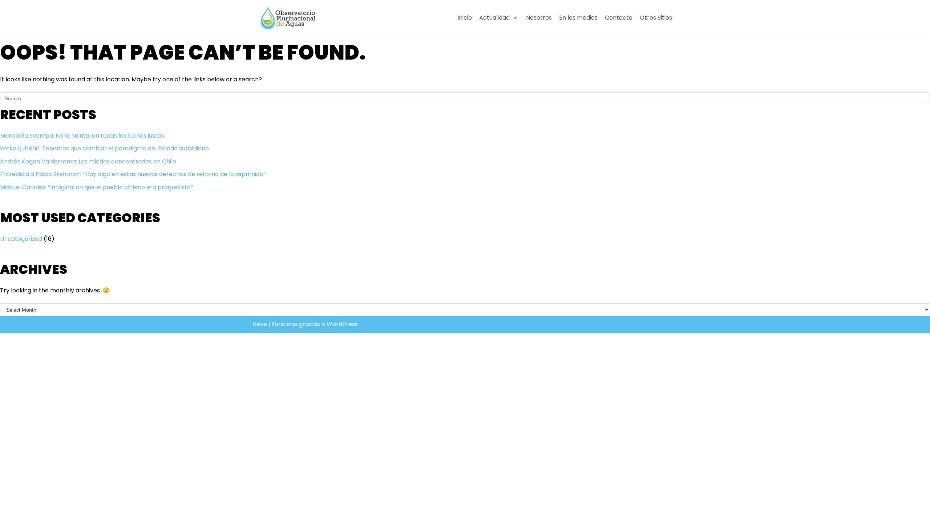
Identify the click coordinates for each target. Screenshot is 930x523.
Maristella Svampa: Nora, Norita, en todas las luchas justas (82, 135)
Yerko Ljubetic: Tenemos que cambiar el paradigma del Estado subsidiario (104, 148)
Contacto (618, 17)
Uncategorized (21, 239)
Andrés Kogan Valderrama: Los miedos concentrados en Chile (88, 161)
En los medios (578, 17)
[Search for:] (465, 98)
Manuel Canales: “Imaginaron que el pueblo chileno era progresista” (96, 187)
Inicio (464, 17)
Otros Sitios (656, 17)
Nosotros (539, 17)
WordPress (342, 324)
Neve (259, 324)
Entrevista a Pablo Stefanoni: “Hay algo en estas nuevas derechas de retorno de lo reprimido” (133, 174)
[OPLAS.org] (288, 18)
